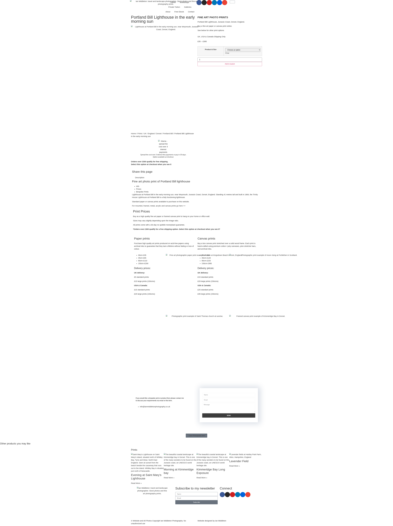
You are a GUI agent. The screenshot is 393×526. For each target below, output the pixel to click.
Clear (227, 53)
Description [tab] (139, 178)
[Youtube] (232, 494)
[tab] (198, 186)
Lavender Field (238, 461)
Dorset (158, 134)
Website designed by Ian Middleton (212, 521)
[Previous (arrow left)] (3, 263)
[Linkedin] (237, 494)
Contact (191, 12)
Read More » (136, 483)
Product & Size (210, 49)
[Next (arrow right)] (389, 263)
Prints (139, 134)
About (167, 12)
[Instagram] (227, 494)
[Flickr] (242, 494)
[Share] (386, 2)
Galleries (187, 7)
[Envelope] (247, 494)
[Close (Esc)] (390, 2)
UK (145, 134)
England (151, 134)
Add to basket (230, 64)
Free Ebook (179, 12)
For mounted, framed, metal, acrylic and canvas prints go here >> (158, 206)
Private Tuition (174, 7)
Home (173, 2)
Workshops (184, 2)
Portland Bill (168, 134)
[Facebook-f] (222, 494)
